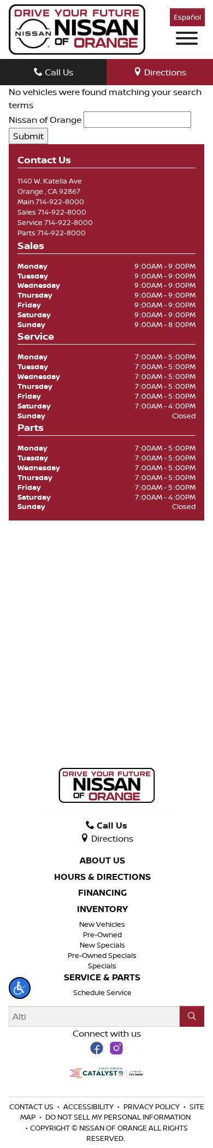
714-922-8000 (60, 201)
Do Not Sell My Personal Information (118, 1117)
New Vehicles (102, 924)
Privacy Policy (152, 1106)
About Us (102, 861)
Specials (102, 966)
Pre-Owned (102, 934)
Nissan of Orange (45, 120)
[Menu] (186, 39)
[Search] (192, 1016)
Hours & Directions (102, 877)
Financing (102, 893)
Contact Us (32, 1106)
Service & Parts (102, 978)
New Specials (102, 945)
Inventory (102, 909)
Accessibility (89, 1106)
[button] (20, 988)
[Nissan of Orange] (77, 28)
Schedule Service (102, 992)
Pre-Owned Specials (102, 955)
